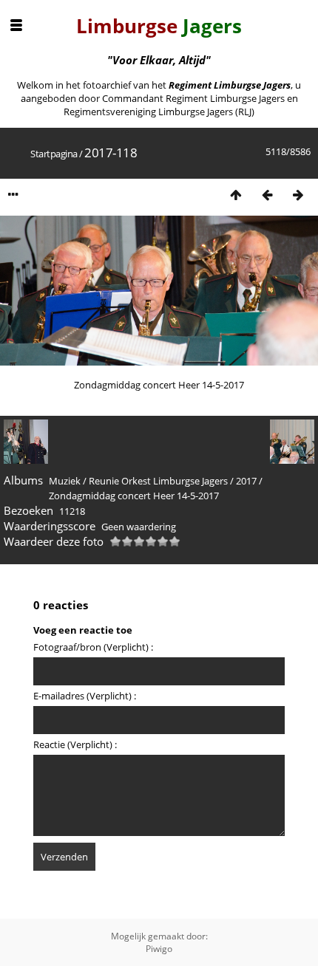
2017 (246, 480)
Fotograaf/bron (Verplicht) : (93, 647)
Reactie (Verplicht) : (75, 744)
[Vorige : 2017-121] (267, 194)
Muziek (65, 480)
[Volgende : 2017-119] (298, 194)
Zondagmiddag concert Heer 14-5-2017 (134, 495)
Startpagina (54, 153)
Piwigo (159, 948)
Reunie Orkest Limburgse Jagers (158, 480)
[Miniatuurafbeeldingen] (235, 194)
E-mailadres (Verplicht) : (84, 695)
